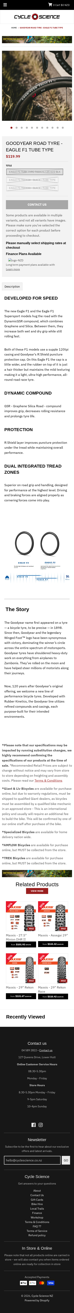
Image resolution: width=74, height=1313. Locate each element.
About (37, 1190)
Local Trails (37, 1208)
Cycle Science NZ (42, 1296)
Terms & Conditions (48, 780)
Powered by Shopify (37, 1300)
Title (9, 165)
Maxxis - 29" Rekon (20, 987)
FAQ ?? (37, 1226)
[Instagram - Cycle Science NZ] (40, 1125)
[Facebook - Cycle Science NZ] (33, 1125)
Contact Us (37, 1195)
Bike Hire (37, 1204)
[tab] (12, 286)
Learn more (13, 269)
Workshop (37, 1217)
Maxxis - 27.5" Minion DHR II (16, 937)
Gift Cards (37, 1199)
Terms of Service (37, 1231)
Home (14, 27)
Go (66, 1160)
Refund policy (37, 1235)
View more (37, 891)
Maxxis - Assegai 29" (53, 935)
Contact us (45, 1050)
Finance (37, 1213)
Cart (61, 5)
